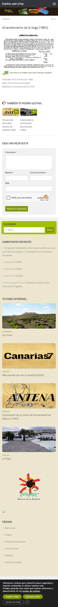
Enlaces (8, 534)
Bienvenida (10, 528)
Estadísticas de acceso (15, 541)
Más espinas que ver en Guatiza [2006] (23, 375)
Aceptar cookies (12, 596)
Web (7, 183)
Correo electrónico (38, 172)
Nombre (9, 172)
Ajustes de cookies (13, 602)
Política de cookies (13, 562)
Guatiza (6, 455)
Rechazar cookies (33, 596)
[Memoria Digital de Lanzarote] (29, 511)
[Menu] (54, 3)
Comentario (11, 152)
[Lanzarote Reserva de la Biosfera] (29, 487)
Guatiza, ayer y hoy (12, 3)
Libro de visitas (12, 548)
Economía (7, 331)
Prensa (6, 19)
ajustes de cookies (31, 591)
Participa (9, 555)
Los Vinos (7, 335)
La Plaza (18, 262)
